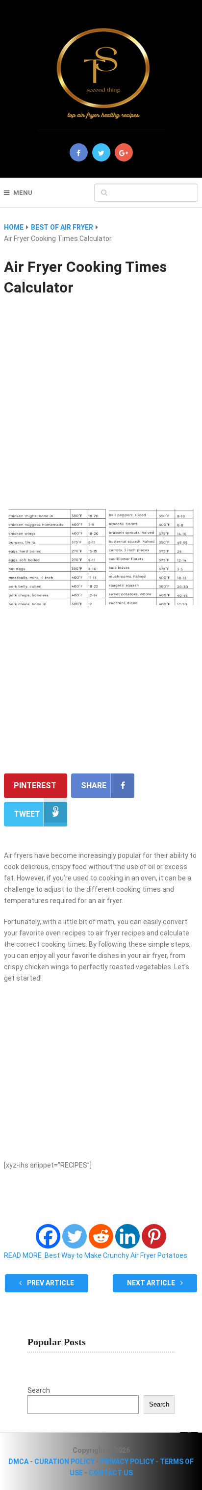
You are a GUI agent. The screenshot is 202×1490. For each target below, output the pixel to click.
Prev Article (49, 1283)
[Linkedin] (127, 1236)
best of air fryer (62, 227)
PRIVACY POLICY (127, 1461)
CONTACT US (111, 1473)
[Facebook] (48, 1236)
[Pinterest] (154, 1236)
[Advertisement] (101, 404)
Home (14, 227)
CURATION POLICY (64, 1461)
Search (38, 1390)
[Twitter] (74, 1236)
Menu (22, 192)
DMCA (18, 1461)
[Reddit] (101, 1236)
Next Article (152, 1283)
